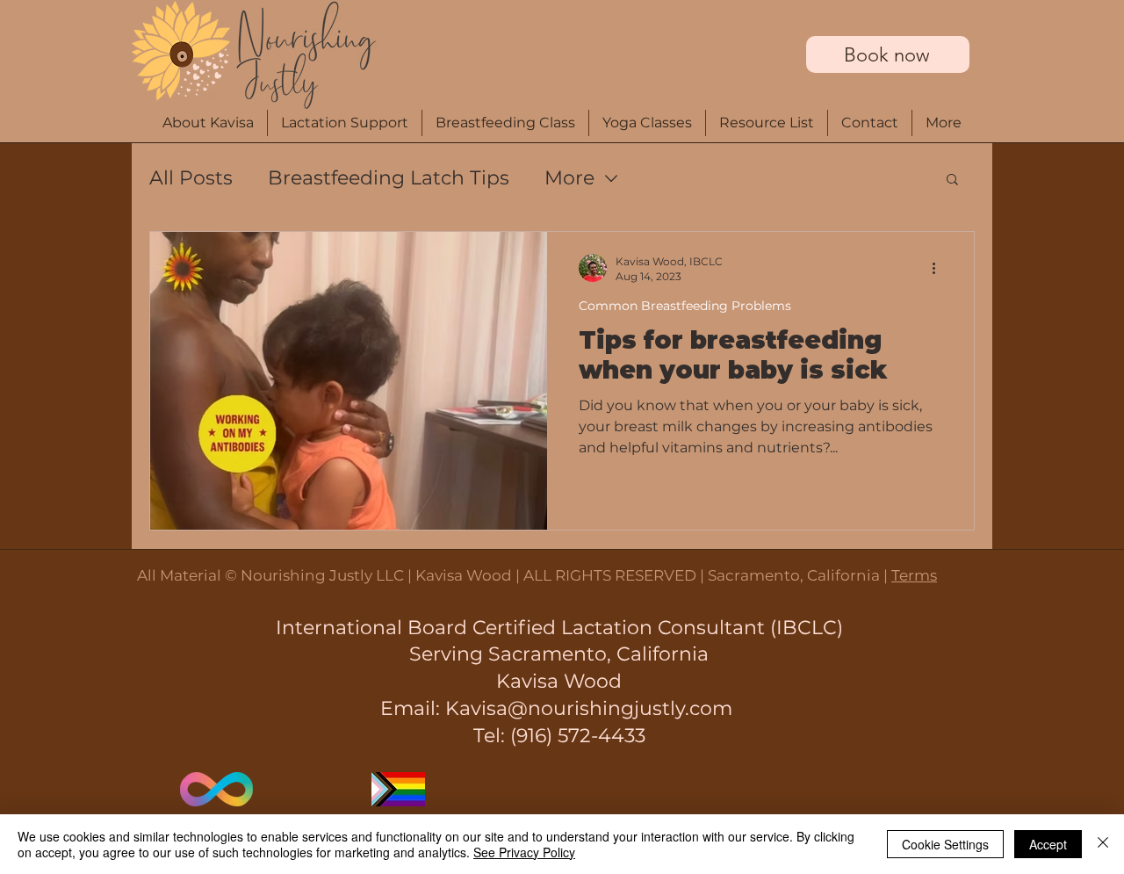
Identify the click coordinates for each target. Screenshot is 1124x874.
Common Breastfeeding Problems (685, 306)
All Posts (191, 178)
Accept (1048, 844)
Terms (914, 575)
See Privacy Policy (524, 852)
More (569, 178)
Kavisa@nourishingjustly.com (588, 708)
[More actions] (939, 267)
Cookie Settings (945, 844)
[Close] (1102, 844)
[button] (943, 123)
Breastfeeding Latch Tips (388, 178)
